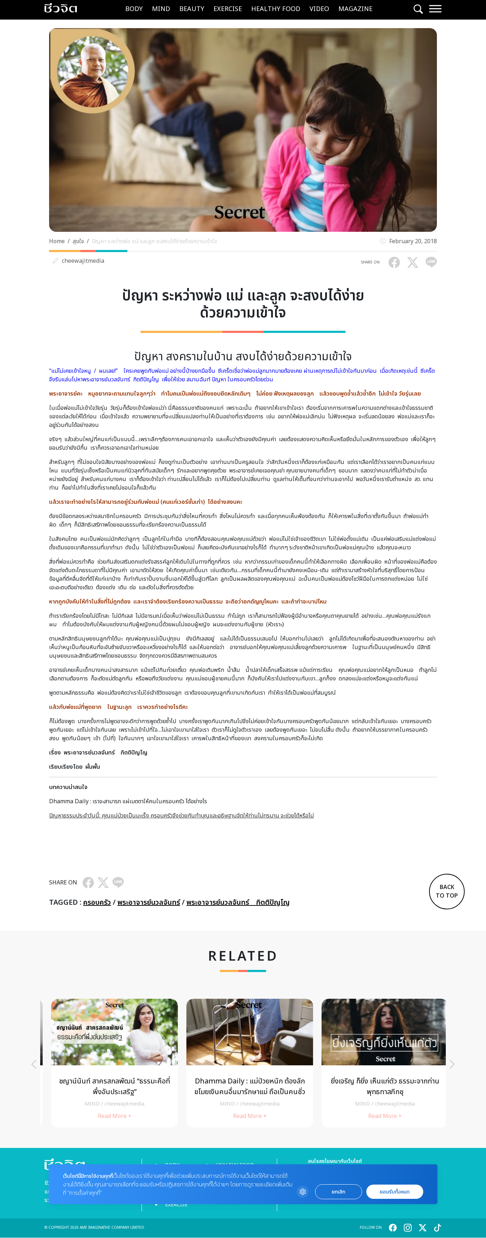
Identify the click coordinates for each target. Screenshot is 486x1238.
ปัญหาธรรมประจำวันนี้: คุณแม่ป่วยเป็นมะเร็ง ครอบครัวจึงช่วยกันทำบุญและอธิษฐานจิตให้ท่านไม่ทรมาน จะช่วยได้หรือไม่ (181, 815)
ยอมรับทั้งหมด (395, 1192)
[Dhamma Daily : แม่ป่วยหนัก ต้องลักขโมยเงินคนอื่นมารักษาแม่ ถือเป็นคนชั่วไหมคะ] (243, 1063)
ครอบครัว (97, 902)
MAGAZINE (355, 9)
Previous (33, 1064)
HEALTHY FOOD (275, 9)
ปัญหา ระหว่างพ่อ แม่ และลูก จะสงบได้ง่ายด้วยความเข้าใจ (154, 241)
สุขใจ (78, 241)
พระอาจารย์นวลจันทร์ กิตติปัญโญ (238, 902)
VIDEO (319, 9)
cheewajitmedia (83, 261)
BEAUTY (191, 9)
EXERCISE (227, 9)
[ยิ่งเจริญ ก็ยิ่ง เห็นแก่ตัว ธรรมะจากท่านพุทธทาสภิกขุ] (378, 1063)
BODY (134, 9)
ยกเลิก (338, 1192)
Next (452, 1064)
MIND (161, 9)
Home (57, 241)
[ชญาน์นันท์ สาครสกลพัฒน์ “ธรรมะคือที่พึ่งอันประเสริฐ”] (107, 1063)
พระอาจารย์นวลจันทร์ (148, 902)
